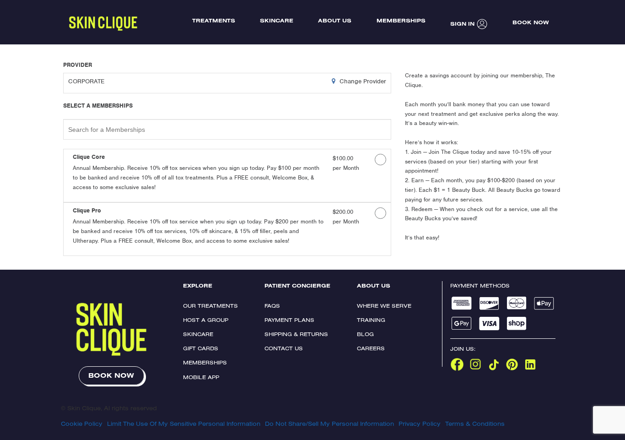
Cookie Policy (81, 423)
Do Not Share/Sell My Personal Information (329, 423)
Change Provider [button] (362, 81)
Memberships (205, 362)
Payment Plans (289, 319)
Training (371, 319)
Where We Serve (384, 305)
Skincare (198, 334)
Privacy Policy (420, 423)
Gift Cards (200, 348)
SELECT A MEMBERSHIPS (98, 106)
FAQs (272, 305)
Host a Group (205, 319)
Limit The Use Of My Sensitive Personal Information (183, 423)
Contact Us (283, 348)
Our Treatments (210, 305)
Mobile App (201, 377)
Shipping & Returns (296, 334)
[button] (199, 176)
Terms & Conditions (475, 423)
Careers (371, 348)
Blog (365, 334)
